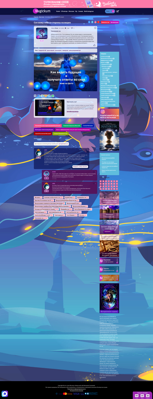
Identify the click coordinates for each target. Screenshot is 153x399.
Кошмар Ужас (70, 197)
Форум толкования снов (108, 104)
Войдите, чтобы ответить (80, 166)
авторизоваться (63, 143)
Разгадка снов (106, 66)
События (105, 79)
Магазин (71, 11)
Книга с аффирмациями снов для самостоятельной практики (73, 129)
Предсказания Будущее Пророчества (67, 200)
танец (65, 50)
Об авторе (64, 11)
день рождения (75, 50)
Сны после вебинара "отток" (43, 215)
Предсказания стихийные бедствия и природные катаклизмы (52, 206)
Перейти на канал (72, 111)
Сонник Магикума (88, 125)
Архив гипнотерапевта (107, 58)
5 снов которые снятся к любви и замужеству (110, 167)
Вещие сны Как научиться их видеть (109, 171)
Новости (104, 83)
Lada (45, 150)
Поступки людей (107, 75)
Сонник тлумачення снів (108, 95)
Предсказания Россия (74, 203)
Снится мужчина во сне (56, 212)
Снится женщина (40, 212)
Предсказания (105, 89)
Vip (76, 11)
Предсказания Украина (80, 206)
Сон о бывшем (72, 215)
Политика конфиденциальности (76, 389)
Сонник (80, 11)
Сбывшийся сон (66, 209)
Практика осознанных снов (109, 87)
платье (58, 50)
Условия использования (76, 390)
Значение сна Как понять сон (53, 197)
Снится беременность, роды (82, 209)
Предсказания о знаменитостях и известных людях (49, 203)
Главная (36, 17)
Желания (38, 197)
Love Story (105, 68)
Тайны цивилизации (106, 99)
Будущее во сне (106, 64)
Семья (104, 77)
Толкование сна (41, 218)
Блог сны (41, 17)
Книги (58, 11)
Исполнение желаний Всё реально (108, 159)
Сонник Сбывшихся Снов (60, 133)
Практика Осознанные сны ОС (44, 200)
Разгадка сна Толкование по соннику (46, 209)
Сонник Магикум (106, 91)
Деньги (105, 70)
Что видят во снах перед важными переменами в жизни (109, 163)
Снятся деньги (59, 215)
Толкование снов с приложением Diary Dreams (47, 125)
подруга (42, 50)
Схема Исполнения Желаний (43, 133)
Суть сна (82, 215)
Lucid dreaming (105, 56)
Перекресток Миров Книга (108, 85)
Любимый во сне (82, 197)
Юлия (56, 28)
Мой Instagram (89, 11)
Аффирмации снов (106, 60)
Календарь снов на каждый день (44, 129)
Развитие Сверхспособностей (72, 125)
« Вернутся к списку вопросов (40, 25)
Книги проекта (105, 81)
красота (50, 50)
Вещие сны (105, 62)
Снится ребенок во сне (73, 212)
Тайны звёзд (104, 97)
